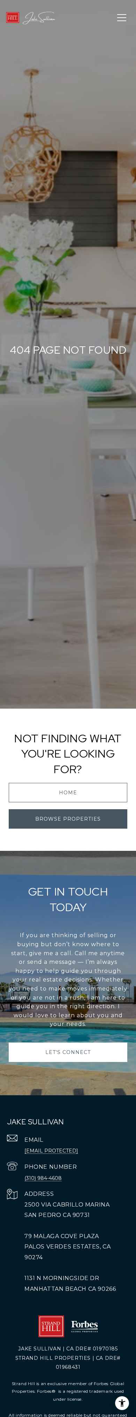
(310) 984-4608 (43, 1178)
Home (68, 792)
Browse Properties (68, 819)
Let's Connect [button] (68, 1052)
